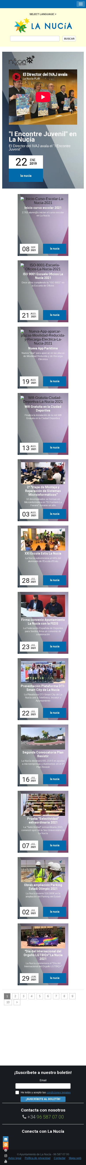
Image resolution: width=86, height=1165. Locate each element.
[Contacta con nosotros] (5, 1139)
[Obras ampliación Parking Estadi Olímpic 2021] (41, 888)
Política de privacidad (37, 1158)
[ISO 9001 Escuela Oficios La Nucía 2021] (41, 291)
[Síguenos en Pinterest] (5, 1150)
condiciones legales (59, 1092)
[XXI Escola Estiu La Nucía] (41, 556)
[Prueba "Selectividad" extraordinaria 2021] (41, 821)
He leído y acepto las (46, 1092)
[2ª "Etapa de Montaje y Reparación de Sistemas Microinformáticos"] (41, 490)
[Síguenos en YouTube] (5, 1161)
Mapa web (75, 1158)
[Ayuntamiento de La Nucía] (43, 25)
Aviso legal (14, 1158)
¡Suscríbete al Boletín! (43, 1099)
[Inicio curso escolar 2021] (41, 225)
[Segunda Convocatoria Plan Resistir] (41, 755)
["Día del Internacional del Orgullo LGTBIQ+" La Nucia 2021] (41, 954)
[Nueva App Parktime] (41, 357)
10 (7, 1002)
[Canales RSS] (5, 1144)
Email (43, 1080)
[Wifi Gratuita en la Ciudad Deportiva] (41, 424)
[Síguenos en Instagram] (5, 1155)
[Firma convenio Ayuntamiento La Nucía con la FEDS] (41, 623)
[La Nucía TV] (31, 60)
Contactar (59, 1158)
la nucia (26, 175)
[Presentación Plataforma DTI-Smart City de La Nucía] (41, 689)
